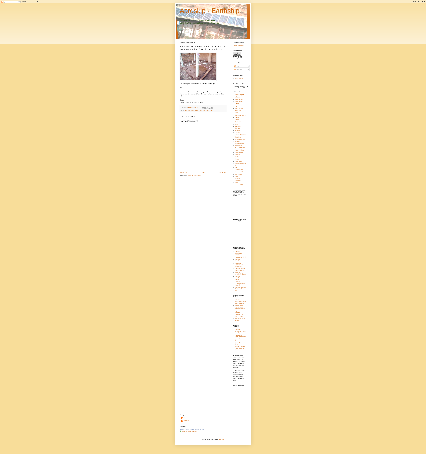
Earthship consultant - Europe (238, 278)
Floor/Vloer (206, 110)
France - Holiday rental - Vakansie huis (240, 348)
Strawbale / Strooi (240, 172)
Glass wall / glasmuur (238, 127)
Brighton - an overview (238, 311)
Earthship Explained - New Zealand (240, 283)
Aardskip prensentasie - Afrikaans (239, 253)
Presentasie (238, 161)
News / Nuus (238, 145)
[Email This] (203, 108)
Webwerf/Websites (240, 185)
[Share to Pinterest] (211, 108)
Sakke (236, 167)
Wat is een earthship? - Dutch (240, 273)
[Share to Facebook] (209, 108)
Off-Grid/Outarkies (240, 148)
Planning (237, 154)
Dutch (236, 113)
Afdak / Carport (239, 95)
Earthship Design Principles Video (240, 269)
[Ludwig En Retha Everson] (188, 431)
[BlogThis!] (205, 108)
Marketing (238, 137)
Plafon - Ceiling (239, 150)
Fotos (211, 110)
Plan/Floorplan (239, 152)
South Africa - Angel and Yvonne (240, 335)
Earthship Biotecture (238, 260)
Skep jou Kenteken (200, 429)
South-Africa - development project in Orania (240, 307)
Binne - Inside (194, 110)
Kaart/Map (238, 132)
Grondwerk (238, 130)
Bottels (237, 104)
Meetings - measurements (239, 142)
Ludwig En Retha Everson (187, 429)
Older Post (222, 172)
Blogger (221, 440)
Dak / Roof (238, 110)
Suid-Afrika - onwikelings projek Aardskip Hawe (240, 301)
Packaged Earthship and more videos (239, 264)
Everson (186, 418)
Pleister (237, 159)
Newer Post (183, 172)
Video (236, 176)
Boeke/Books (239, 101)
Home (203, 172)
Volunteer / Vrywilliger (238, 179)
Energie (237, 117)
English (201, 110)
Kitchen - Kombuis (240, 135)
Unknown (186, 421)
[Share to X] (207, 108)
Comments (239, 69)
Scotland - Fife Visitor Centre (239, 315)
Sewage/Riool (239, 169)
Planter (237, 157)
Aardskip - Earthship (209, 10)
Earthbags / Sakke (240, 115)
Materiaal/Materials (240, 139)
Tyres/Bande (238, 174)
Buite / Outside (239, 108)
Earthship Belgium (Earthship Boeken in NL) (240, 288)
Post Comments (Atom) (195, 175)
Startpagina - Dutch (240, 257)
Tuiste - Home (239, 78)
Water (236, 182)
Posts (237, 66)
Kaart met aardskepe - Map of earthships (240, 331)
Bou (236, 106)
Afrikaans (187, 110)
